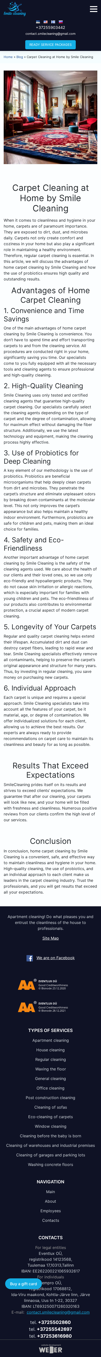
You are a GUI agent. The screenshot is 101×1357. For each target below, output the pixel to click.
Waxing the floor (50, 1068)
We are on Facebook (56, 957)
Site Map (50, 938)
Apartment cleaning (50, 1040)
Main (50, 1191)
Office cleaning (50, 1087)
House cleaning (50, 1049)
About (50, 1201)
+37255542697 (54, 1329)
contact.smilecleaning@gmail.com (50, 34)
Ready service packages (50, 45)
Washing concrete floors (50, 1164)
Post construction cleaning (50, 1097)
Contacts (50, 1220)
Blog (19, 57)
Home (8, 57)
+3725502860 (54, 1322)
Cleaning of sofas (50, 1106)
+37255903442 (50, 27)
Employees (50, 1210)
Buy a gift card (23, 1283)
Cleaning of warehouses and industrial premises (50, 1145)
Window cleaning (50, 1126)
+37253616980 (54, 1336)
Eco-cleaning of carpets (50, 1116)
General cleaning (50, 1078)
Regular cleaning (50, 1059)
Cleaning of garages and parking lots (50, 1154)
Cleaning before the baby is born (50, 1135)
